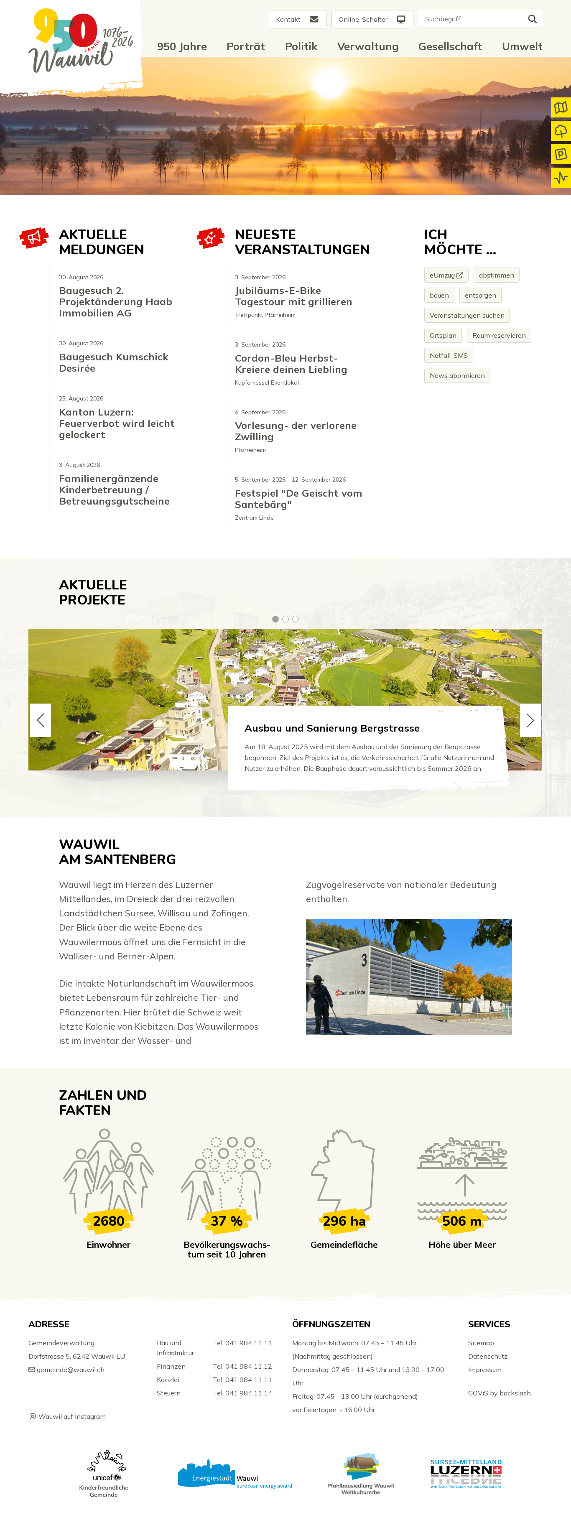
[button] (275, 619)
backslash (515, 1393)
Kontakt (288, 19)
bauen (439, 295)
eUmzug (442, 275)
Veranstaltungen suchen (467, 315)
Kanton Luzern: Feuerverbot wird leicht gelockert (117, 423)
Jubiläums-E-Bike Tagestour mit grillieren (293, 296)
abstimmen (496, 275)
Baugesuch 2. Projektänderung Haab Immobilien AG (115, 302)
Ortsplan (443, 335)
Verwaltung (368, 46)
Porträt (246, 46)
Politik (301, 46)
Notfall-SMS (449, 355)
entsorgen (480, 295)
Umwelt (522, 46)
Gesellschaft (450, 46)
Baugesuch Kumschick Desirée (113, 362)
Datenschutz (487, 1356)
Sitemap (481, 1343)
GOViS (478, 1393)
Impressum (485, 1369)
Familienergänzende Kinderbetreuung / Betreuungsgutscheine (114, 490)
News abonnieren (457, 375)
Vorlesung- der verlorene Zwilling (296, 431)
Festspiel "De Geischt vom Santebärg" (298, 498)
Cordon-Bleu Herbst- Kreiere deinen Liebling (291, 363)
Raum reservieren (499, 335)
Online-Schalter (363, 19)
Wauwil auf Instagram (72, 1416)
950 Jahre (182, 46)
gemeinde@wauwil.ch (71, 1369)
